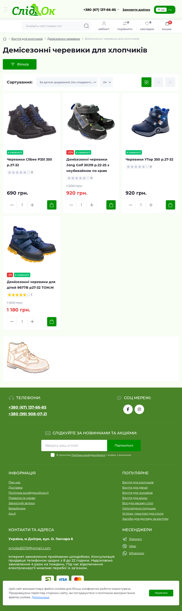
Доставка (16, 487)
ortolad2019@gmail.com (30, 548)
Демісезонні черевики (63, 38)
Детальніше (40, 597)
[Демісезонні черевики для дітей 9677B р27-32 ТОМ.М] (31, 244)
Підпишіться (124, 445)
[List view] (158, 82)
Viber (132, 546)
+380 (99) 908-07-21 (28, 414)
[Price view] (170, 82)
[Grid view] (146, 82)
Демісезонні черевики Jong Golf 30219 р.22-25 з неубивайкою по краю (87, 165)
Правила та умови (22, 498)
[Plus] (32, 205)
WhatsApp (136, 553)
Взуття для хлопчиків (27, 38)
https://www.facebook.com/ (128, 409)
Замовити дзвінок (136, 9)
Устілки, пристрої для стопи (143, 513)
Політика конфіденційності (88, 455)
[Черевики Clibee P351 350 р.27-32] (31, 121)
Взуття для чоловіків (137, 492)
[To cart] (51, 204)
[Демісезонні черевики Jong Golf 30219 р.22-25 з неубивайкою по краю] (91, 121)
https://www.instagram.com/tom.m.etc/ (139, 409)
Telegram (135, 539)
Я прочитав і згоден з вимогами (93, 455)
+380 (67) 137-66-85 (27, 407)
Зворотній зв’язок (22, 503)
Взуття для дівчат (135, 487)
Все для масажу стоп (137, 503)
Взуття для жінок (134, 498)
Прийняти (161, 592)
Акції (12, 513)
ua (162, 9)
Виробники (17, 508)
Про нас (15, 482)
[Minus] (12, 205)
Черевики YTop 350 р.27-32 (149, 159)
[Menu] (6, 9)
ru (170, 9)
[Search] (86, 26)
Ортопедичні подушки (139, 508)
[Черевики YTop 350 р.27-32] (150, 121)
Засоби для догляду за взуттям (145, 518)
